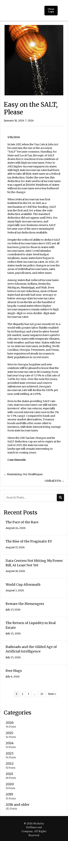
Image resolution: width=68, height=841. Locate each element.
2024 (31, 120)
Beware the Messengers (25, 604)
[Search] (60, 497)
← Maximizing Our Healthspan (23, 474)
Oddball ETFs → (54, 480)
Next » (52, 694)
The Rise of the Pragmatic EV (29, 541)
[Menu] (62, 10)
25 (41, 694)
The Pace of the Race (22, 522)
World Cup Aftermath (23, 584)
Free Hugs (14, 671)
